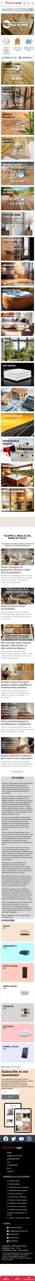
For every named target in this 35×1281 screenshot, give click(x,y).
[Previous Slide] (4, 24)
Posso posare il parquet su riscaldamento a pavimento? (16, 722)
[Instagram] (29, 1138)
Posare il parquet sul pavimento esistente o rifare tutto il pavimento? (16, 569)
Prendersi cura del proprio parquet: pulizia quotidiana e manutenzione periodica (16, 684)
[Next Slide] (31, 24)
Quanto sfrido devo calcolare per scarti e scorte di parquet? (16, 757)
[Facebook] (5, 1138)
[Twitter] (13, 1138)
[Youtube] (21, 1138)
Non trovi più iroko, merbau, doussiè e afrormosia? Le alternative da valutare (16, 645)
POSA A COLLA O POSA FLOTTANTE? (13, 607)
